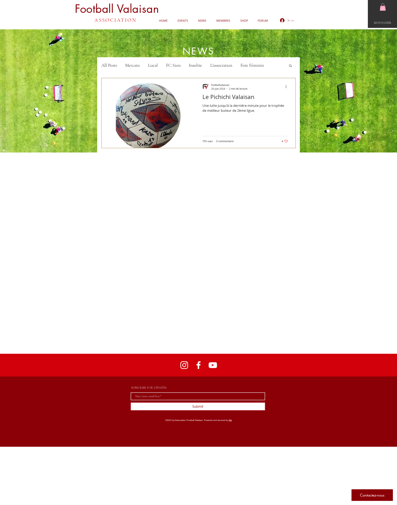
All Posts (109, 65)
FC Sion (173, 65)
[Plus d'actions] (287, 86)
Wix (230, 420)
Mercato (132, 65)
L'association (221, 65)
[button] (383, 7)
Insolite (195, 65)
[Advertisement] (124, 476)
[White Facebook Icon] (198, 365)
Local (153, 65)
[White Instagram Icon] (184, 365)
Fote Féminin (252, 65)
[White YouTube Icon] (213, 365)
